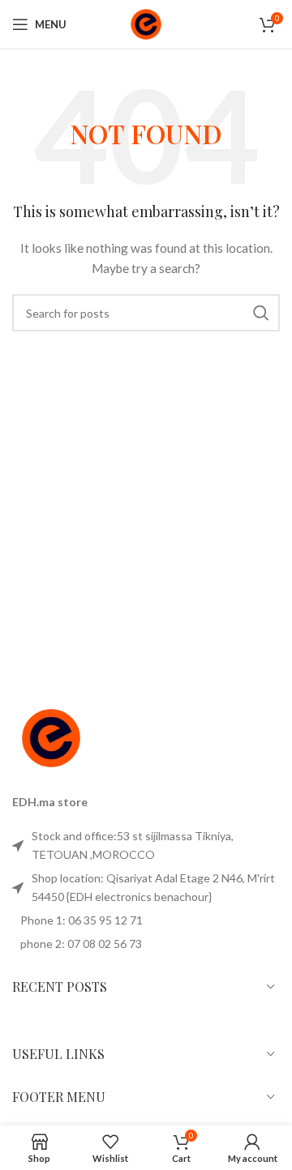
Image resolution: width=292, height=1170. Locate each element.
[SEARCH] (261, 312)
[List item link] (146, 845)
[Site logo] (146, 23)
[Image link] (51, 737)
